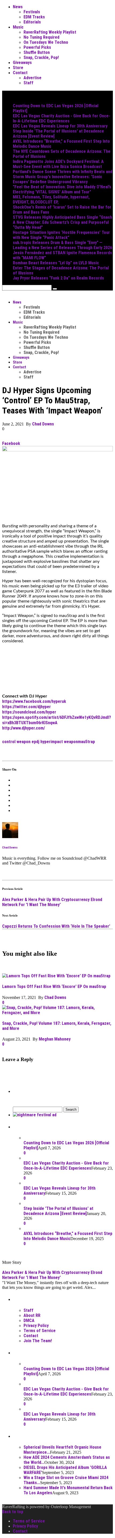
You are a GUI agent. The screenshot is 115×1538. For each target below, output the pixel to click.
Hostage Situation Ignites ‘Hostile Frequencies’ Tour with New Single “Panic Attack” (61, 235)
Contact (20, 72)
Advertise (32, 77)
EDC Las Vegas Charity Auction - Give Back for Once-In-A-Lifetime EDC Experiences (61, 118)
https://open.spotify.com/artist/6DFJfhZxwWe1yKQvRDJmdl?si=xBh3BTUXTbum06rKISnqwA (56, 720)
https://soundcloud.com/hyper (29, 712)
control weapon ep (19, 741)
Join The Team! (38, 1340)
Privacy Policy (36, 1325)
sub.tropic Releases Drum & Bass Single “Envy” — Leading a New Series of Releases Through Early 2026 (62, 245)
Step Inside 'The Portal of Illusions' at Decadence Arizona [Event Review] (58, 1211)
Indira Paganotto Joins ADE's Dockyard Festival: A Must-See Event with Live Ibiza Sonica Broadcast (58, 164)
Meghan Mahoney (55, 1039)
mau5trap (86, 741)
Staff (28, 82)
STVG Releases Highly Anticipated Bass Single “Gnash (62, 217)
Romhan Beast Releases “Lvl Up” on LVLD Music (56, 262)
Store (18, 67)
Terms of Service (40, 1330)
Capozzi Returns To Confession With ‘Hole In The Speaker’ (56, 926)
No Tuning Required (41, 37)
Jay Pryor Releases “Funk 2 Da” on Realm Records (58, 278)
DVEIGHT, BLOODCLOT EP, (36, 202)
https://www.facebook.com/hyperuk (34, 701)
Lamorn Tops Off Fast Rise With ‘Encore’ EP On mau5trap (54, 986)
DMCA (29, 1320)
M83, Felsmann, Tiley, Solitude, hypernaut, (51, 197)
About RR (32, 1315)
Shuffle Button (37, 52)
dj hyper (43, 741)
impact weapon (64, 741)
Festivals (32, 11)
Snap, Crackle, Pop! (41, 57)
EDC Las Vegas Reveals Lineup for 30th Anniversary (60, 126)
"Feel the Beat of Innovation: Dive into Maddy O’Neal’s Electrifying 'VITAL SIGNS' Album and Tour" (62, 189)
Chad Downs (43, 424)
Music (18, 27)
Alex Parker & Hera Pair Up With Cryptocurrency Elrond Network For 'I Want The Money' (52, 902)
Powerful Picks (37, 47)
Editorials (32, 22)
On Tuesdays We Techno (46, 42)
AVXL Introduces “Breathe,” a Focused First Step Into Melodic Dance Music (68, 1236)
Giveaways (22, 62)
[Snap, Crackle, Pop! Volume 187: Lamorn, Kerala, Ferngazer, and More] (57, 1012)
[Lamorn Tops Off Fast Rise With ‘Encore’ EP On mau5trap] (56, 975)
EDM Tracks (34, 16)
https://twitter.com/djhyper (26, 706)
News (18, 6)
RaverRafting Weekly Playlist (50, 32)
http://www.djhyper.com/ (23, 728)
